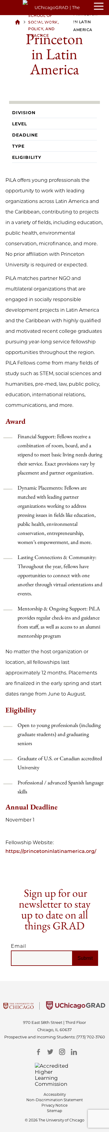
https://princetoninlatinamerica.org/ (50, 851)
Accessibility (55, 1094)
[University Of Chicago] (18, 1008)
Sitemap (54, 1110)
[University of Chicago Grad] (75, 1008)
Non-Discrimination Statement (54, 1100)
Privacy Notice (54, 1105)
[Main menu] (101, 6)
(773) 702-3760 (90, 1036)
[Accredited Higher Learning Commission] (54, 1075)
